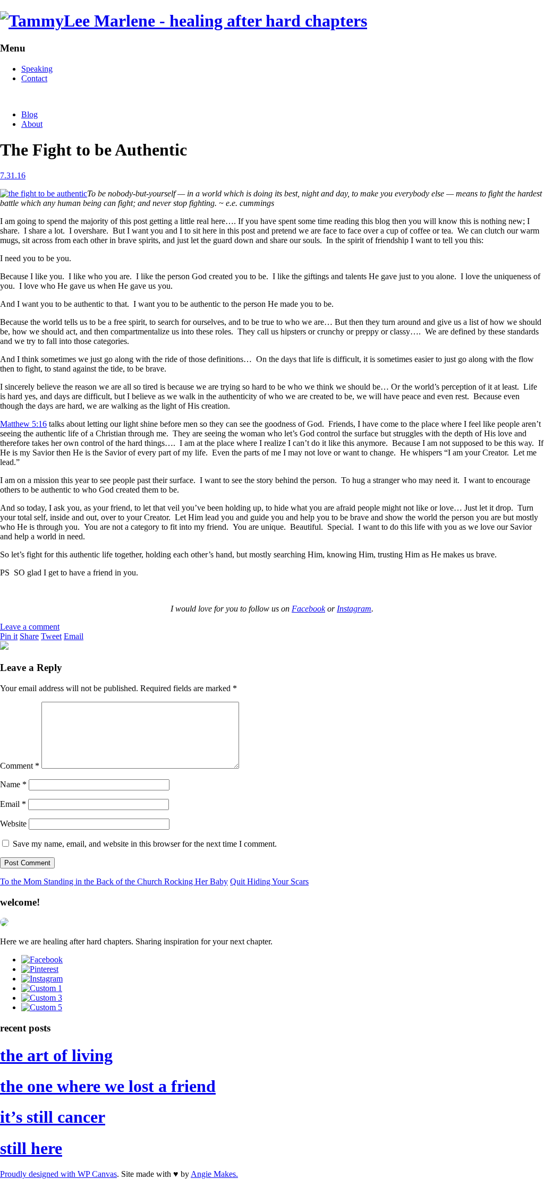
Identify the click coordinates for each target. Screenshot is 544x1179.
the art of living (56, 1055)
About (31, 123)
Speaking (37, 68)
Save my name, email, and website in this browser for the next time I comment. (145, 843)
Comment (19, 765)
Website (13, 823)
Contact (34, 78)
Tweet (51, 636)
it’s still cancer (52, 1116)
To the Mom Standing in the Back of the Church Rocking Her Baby (114, 881)
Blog (29, 114)
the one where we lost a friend (108, 1086)
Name (13, 784)
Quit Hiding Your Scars (269, 881)
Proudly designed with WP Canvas (58, 1173)
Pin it (9, 636)
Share (29, 636)
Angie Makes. (214, 1173)
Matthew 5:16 (23, 423)
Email (73, 636)
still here (31, 1148)
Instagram (354, 608)
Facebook (308, 608)
